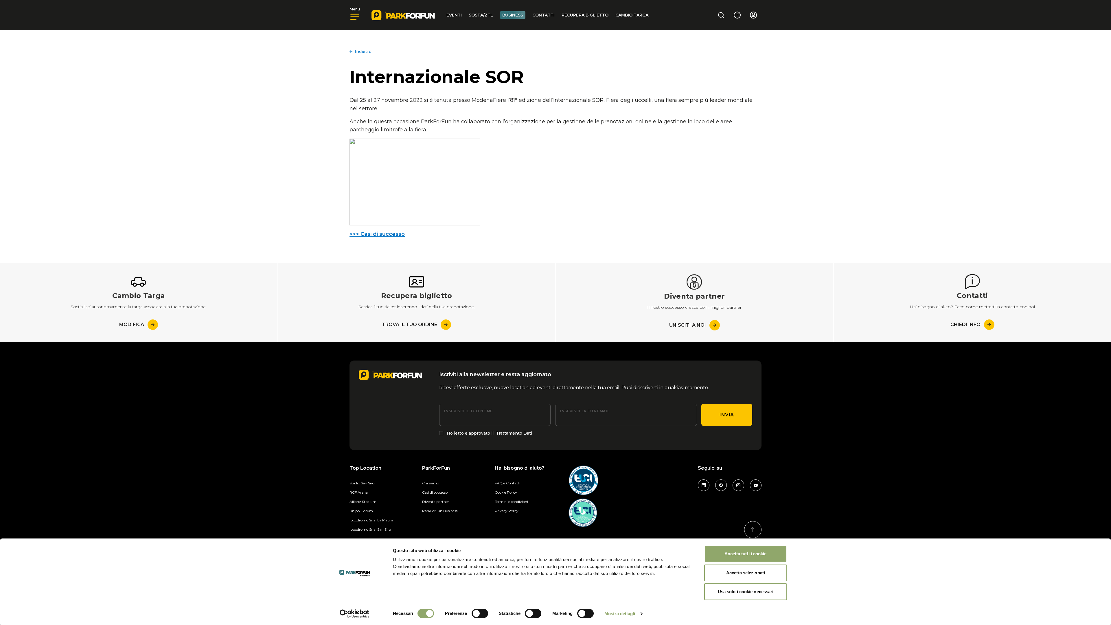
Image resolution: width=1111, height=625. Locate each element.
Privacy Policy (506, 511)
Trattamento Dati (514, 433)
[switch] (480, 613)
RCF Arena (359, 492)
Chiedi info (965, 324)
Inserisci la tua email (584, 411)
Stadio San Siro (362, 483)
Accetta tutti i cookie (745, 553)
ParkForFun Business (439, 511)
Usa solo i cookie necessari (746, 591)
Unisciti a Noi (687, 325)
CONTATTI (543, 15)
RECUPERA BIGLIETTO (585, 15)
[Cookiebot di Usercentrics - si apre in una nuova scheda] (354, 613)
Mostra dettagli (619, 613)
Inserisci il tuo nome (468, 411)
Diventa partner (435, 501)
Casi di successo (435, 492)
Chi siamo (430, 483)
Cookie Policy (506, 492)
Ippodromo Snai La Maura (371, 520)
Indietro (363, 51)
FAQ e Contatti (507, 483)
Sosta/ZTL (481, 15)
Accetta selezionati (745, 572)
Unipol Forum (361, 511)
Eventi (454, 15)
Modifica (131, 324)
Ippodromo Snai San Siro (370, 529)
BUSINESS (512, 15)
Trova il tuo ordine (409, 324)
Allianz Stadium (363, 501)
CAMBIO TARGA (631, 15)
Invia (727, 415)
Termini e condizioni (511, 501)
